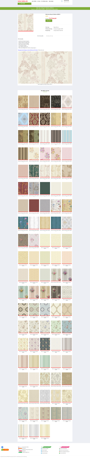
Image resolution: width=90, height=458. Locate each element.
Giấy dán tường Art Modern (40, 9)
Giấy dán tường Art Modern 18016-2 (67, 127)
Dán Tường (34, 1)
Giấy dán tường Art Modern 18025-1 (56, 213)
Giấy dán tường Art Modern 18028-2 (45, 231)
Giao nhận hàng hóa (44, 453)
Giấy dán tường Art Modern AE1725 (34, 317)
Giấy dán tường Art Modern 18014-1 (67, 109)
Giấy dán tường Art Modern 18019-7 (67, 144)
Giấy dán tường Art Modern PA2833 (23, 421)
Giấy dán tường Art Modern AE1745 (67, 317)
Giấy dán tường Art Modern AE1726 (45, 317)
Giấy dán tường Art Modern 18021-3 (23, 179)
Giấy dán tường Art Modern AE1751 (23, 334)
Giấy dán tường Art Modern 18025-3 (23, 231)
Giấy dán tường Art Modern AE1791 (34, 386)
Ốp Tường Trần (44, 1)
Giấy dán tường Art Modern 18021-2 (67, 161)
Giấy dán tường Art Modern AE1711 (56, 282)
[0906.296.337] (2, 450)
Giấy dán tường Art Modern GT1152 (34, 403)
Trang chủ (33, 9)
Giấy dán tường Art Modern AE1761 (23, 352)
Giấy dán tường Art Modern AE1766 (45, 352)
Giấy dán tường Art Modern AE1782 (56, 369)
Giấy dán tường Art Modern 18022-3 (56, 179)
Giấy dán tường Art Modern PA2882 (45, 438)
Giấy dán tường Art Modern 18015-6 (45, 127)
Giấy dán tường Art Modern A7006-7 (45, 283)
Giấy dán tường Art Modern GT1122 (23, 403)
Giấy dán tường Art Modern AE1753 (45, 334)
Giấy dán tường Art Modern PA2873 (23, 438)
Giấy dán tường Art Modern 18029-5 (34, 248)
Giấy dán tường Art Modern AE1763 (34, 352)
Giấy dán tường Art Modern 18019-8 (23, 161)
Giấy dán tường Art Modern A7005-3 (67, 248)
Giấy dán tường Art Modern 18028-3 (56, 231)
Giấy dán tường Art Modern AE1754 (56, 334)
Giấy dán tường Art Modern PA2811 (45, 403)
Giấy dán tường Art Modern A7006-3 (56, 265)
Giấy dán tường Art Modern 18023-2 (56, 196)
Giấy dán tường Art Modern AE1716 (45, 300)
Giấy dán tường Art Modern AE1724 (23, 317)
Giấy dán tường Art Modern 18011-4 (23, 109)
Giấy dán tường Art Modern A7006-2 (45, 265)
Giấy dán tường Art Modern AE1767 (56, 352)
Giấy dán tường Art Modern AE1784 (23, 386)
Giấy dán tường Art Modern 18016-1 (56, 127)
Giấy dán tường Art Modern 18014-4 (23, 127)
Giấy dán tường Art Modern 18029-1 (67, 231)
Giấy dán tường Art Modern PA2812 (56, 404)
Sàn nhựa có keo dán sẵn (63, 448)
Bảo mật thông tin (44, 450)
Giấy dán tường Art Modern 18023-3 (67, 196)
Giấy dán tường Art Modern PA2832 (67, 404)
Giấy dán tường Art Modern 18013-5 (45, 109)
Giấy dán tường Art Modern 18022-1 (34, 179)
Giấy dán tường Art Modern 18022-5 (23, 196)
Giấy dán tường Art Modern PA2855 (56, 421)
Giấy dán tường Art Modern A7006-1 (34, 265)
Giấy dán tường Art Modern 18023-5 (34, 213)
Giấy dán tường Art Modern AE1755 (67, 334)
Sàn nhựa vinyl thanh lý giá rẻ (64, 450)
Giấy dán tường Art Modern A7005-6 (23, 265)
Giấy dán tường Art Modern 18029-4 (23, 248)
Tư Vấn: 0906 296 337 (63, 453)
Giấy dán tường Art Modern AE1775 (34, 369)
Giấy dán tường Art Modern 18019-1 (45, 144)
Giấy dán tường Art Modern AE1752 (34, 334)
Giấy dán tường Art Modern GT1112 (45, 386)
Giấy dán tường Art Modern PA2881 (34, 438)
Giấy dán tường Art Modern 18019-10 (56, 144)
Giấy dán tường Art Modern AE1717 (56, 300)
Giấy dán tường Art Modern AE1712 (67, 283)
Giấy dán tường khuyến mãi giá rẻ (64, 451)
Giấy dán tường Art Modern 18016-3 (23, 144)
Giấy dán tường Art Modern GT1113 (56, 386)
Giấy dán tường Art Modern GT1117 (67, 386)
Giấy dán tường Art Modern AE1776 (45, 369)
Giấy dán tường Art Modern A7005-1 (45, 248)
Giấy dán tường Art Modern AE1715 (34, 300)
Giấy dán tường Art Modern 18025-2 (67, 213)
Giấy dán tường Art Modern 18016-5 (34, 144)
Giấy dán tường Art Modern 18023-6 (45, 213)
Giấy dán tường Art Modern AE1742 (56, 317)
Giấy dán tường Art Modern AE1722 (67, 300)
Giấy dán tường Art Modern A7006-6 (34, 283)
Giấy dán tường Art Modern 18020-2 (45, 161)
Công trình (51, 1)
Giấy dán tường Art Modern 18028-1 (34, 231)
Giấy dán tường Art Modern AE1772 (67, 352)
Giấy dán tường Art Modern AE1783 (67, 369)
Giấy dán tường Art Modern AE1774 (23, 369)
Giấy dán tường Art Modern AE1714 (23, 300)
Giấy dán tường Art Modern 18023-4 (23, 213)
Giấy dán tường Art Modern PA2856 (67, 421)
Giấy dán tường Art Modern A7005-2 (56, 248)
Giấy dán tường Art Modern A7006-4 (67, 265)
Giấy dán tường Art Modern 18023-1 (45, 196)
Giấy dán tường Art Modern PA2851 (34, 421)
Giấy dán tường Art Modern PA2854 (45, 421)
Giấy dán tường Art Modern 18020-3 (56, 161)
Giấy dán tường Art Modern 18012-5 (34, 109)
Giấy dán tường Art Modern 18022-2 (52, 9)
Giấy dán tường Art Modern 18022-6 (34, 196)
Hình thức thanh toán (45, 451)
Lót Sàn (38, 1)
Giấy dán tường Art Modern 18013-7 (56, 109)
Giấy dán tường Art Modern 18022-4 (67, 179)
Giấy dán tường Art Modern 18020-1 (34, 161)
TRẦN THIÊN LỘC (23, 1)
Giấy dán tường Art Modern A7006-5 (23, 283)
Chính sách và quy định (45, 448)
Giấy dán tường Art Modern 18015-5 (34, 127)
